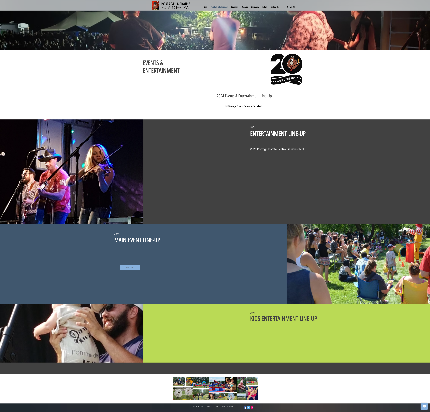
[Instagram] (294, 7)
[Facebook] (287, 7)
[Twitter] (290, 7)
